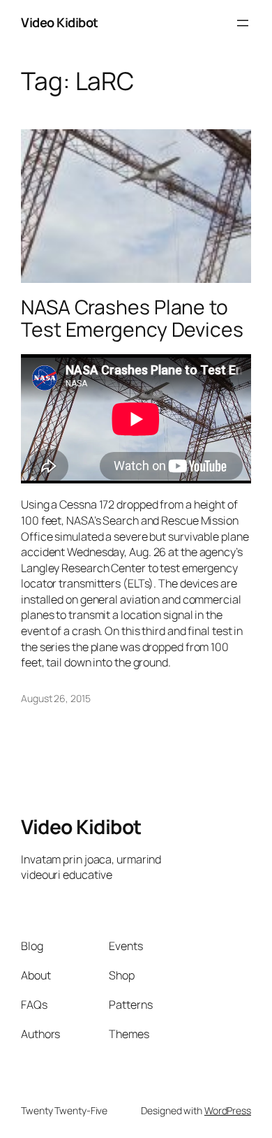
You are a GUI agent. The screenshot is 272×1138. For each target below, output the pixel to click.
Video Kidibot (59, 22)
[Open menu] (242, 23)
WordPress (227, 1110)
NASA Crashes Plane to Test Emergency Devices (132, 318)
